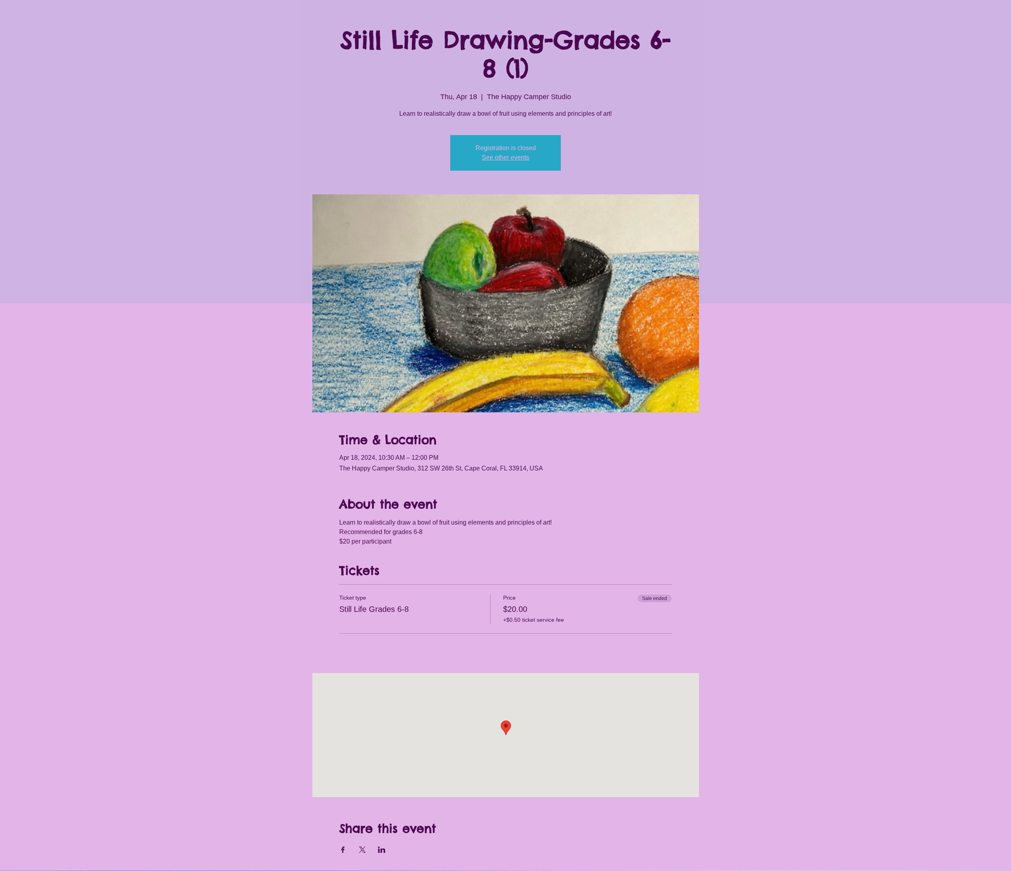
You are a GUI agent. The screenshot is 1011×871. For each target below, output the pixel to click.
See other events (505, 157)
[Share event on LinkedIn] (381, 850)
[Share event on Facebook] (343, 850)
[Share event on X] (362, 850)
